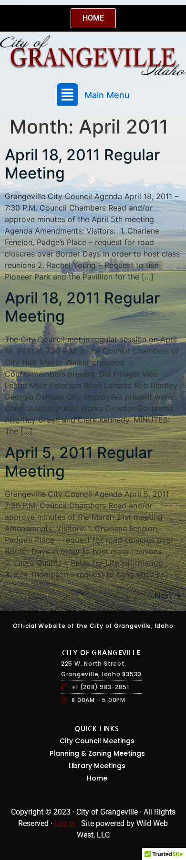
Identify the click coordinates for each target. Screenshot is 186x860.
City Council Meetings (97, 741)
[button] (93, 95)
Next (168, 595)
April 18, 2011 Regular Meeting (82, 163)
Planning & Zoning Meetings (97, 753)
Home (97, 778)
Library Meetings (97, 766)
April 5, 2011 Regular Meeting (79, 461)
